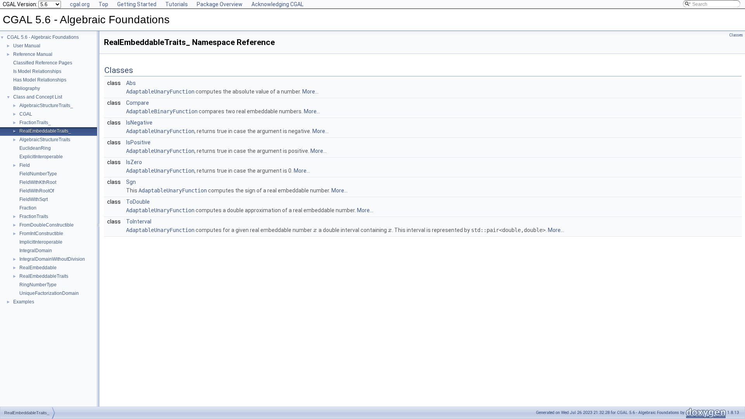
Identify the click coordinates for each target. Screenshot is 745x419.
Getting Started (136, 4)
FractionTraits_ (35, 122)
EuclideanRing (35, 148)
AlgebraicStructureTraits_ (46, 105)
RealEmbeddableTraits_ (45, 131)
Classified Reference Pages (42, 63)
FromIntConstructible (41, 233)
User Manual (26, 45)
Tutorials (176, 4)
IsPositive (138, 142)
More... (310, 91)
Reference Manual (32, 54)
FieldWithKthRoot (37, 182)
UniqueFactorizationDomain (49, 293)
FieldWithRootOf (36, 191)
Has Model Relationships (39, 80)
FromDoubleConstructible (46, 225)
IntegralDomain (35, 250)
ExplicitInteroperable (41, 156)
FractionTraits (33, 216)
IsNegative (139, 122)
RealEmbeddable (38, 267)
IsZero (134, 162)
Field (24, 165)
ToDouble (138, 202)
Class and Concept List (37, 97)
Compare (137, 103)
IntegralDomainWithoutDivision (52, 259)
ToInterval (138, 221)
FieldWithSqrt (33, 199)
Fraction (27, 208)
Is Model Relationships (37, 71)
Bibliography (26, 88)
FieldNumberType (38, 174)
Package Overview (220, 4)
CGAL (25, 114)
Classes (736, 35)
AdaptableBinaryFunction (162, 111)
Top (103, 4)
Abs (131, 83)
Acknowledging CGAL (277, 4)
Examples (23, 302)
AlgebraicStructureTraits (44, 139)
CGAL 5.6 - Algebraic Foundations (43, 37)
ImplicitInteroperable (40, 242)
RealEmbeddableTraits (43, 276)
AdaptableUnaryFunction (160, 91)
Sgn (131, 182)
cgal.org (80, 4)
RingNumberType (38, 284)
